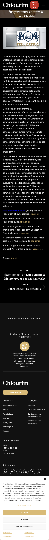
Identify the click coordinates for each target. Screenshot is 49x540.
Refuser (24, 519)
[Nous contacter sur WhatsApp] (38, 471)
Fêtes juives (7, 422)
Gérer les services (24, 505)
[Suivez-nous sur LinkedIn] (31, 471)
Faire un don (15, 392)
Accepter (24, 512)
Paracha (6, 410)
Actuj (14, 258)
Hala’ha (6, 418)
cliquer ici (34, 214)
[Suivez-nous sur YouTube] (11, 471)
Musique (6, 431)
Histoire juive (8, 427)
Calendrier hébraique (36, 410)
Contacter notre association (34, 422)
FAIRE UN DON (34, 4)
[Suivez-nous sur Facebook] (18, 471)
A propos (31, 405)
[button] (45, 479)
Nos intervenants (10, 405)
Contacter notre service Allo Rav (34, 415)
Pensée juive (8, 414)
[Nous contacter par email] (4, 471)
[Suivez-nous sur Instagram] (25, 471)
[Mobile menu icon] (43, 4)
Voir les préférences (24, 527)
